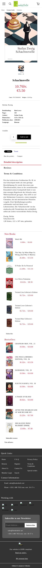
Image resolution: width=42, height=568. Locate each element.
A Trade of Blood (23, 397)
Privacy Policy (32, 459)
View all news (8, 442)
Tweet (16, 151)
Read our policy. (21, 553)
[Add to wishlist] (36, 129)
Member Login (7, 473)
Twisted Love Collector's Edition (23, 307)
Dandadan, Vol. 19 (23, 370)
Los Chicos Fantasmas (22, 279)
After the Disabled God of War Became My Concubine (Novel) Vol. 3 (26, 411)
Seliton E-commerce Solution (21, 566)
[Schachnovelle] (21, 62)
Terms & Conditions (13, 174)
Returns (4, 464)
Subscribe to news (12, 438)
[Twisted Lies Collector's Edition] (9, 296)
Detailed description (13, 162)
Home (3, 10)
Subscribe (9, 334)
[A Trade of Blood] (9, 401)
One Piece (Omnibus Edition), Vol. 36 (24, 358)
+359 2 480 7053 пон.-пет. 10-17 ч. (22, 487)
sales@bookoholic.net (16, 483)
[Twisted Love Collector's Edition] (9, 310)
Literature (19, 10)
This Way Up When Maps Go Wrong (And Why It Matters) (25, 254)
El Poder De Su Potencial (24, 266)
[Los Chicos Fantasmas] (9, 283)
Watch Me (18, 239)
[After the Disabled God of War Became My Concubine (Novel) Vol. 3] (9, 414)
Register (17, 464)
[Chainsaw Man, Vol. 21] (9, 348)
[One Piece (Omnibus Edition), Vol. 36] (9, 361)
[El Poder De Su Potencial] (9, 270)
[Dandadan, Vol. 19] (9, 374)
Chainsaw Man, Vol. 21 (25, 344)
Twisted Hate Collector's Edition (23, 320)
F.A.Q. (17, 459)
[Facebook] (4, 492)
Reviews (7, 168)
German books (11, 10)
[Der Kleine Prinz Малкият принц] (9, 427)
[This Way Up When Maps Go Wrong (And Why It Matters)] (9, 256)
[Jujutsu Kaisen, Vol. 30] (9, 387)
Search (17, 473)
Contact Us (18, 468)
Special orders (32, 471)
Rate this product (9, 156)
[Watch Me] (9, 243)
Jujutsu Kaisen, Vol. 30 (25, 383)
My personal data (22, 558)
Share (9, 151)
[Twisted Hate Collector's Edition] (9, 323)
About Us (5, 468)
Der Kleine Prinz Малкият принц (23, 424)
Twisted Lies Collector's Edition (26, 292)
